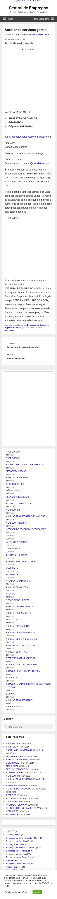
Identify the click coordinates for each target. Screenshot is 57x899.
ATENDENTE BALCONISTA (18, 665)
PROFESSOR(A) (13, 614)
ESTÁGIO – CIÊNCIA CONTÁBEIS (21, 827)
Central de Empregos (28, 7)
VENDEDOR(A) (13, 672)
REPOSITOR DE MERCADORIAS (21, 723)
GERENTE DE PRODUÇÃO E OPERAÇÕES (26, 691)
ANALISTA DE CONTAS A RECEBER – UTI (25, 627)
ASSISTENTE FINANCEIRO (18, 775)
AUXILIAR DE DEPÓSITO (17, 639)
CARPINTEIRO (13, 711)
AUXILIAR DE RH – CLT (17, 814)
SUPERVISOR (12, 620)
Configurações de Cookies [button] (17, 892)
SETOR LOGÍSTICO (15, 646)
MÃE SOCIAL (12, 652)
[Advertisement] (28, 80)
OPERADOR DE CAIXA (16, 717)
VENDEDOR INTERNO (16, 685)
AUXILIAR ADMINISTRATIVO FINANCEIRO (25, 678)
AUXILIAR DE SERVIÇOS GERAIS (22, 801)
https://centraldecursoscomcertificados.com (28, 136)
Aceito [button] (37, 892)
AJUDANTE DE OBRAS (16, 704)
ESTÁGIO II (11, 839)
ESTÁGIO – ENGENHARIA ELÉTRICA (23, 833)
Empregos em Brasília (37, 325)
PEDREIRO (11, 698)
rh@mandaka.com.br (39, 163)
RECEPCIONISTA (14, 869)
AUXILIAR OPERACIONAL (18, 788)
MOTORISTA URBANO (16, 633)
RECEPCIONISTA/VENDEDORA (20, 820)
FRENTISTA (11, 781)
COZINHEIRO (12, 730)
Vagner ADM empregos (39, 34)
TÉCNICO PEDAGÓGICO (17, 659)
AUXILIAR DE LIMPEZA (17, 749)
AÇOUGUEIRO (12, 736)
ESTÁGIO (10, 856)
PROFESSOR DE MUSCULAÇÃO (21, 794)
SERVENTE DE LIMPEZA (17, 762)
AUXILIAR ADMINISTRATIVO (19, 769)
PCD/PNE (10, 756)
